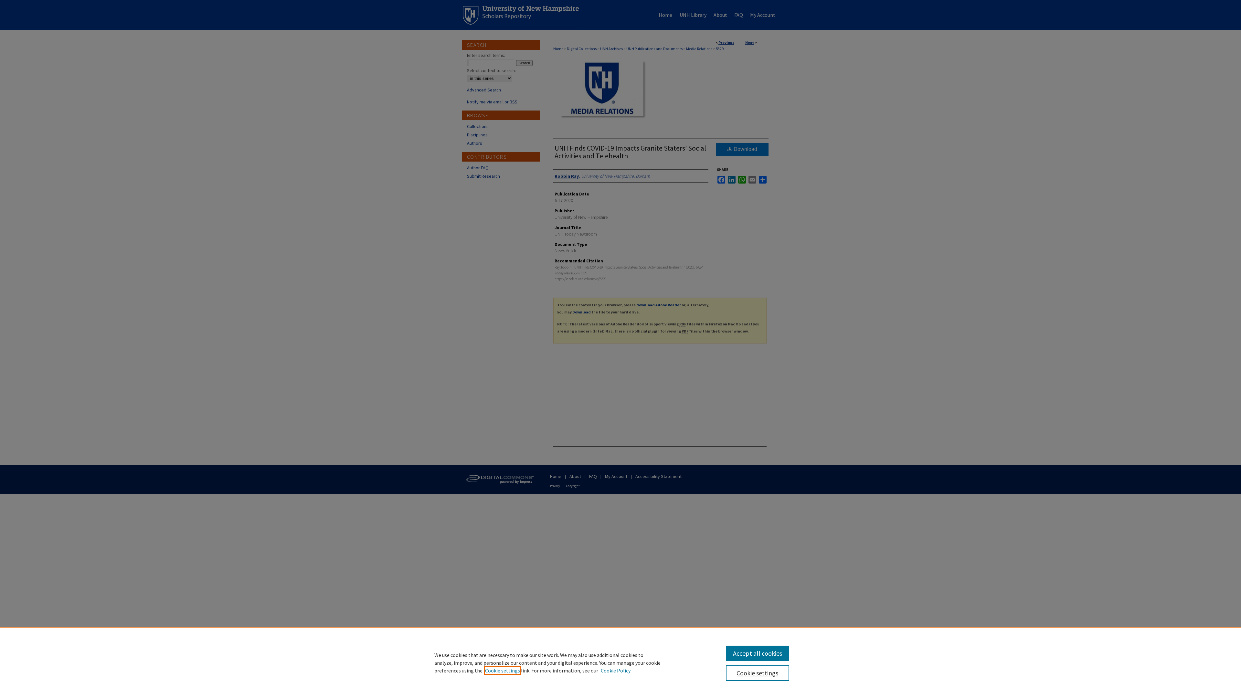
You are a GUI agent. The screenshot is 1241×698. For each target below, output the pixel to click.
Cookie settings (502, 670)
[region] (620, 662)
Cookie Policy (616, 670)
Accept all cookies (757, 653)
